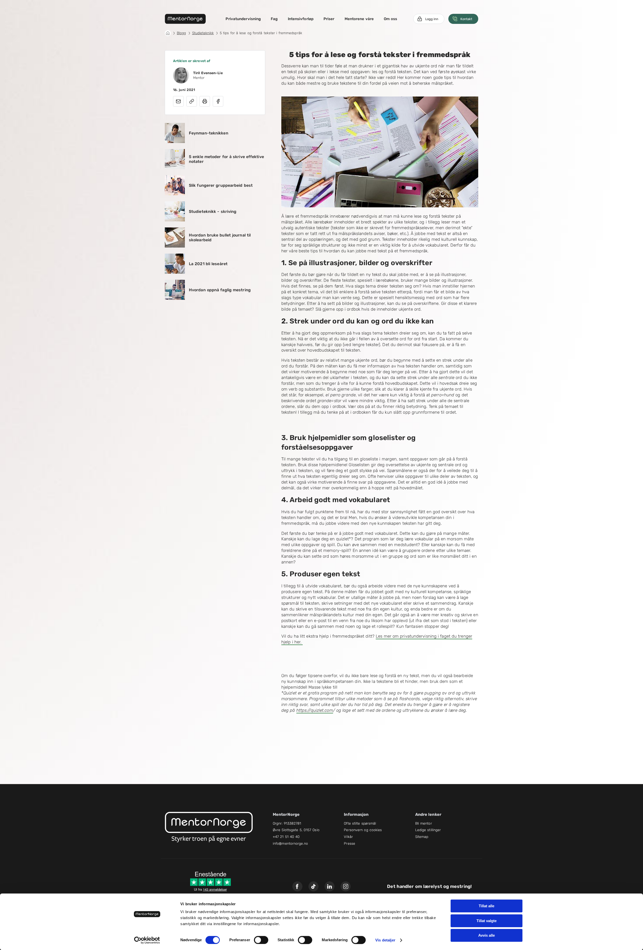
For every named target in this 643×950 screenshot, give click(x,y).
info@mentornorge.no (290, 843)
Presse (349, 843)
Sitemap (421, 837)
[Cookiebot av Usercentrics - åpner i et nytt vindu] (147, 940)
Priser (329, 19)
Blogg (181, 33)
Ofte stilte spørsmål (360, 823)
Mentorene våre (359, 19)
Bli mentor (423, 823)
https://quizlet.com (314, 710)
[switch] (261, 940)
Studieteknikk (203, 33)
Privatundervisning (243, 19)
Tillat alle (486, 906)
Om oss (390, 19)
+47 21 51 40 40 (286, 837)
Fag (274, 19)
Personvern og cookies (363, 830)
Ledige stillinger (428, 830)
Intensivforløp (300, 19)
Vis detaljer (385, 940)
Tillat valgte (486, 921)
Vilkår (348, 837)
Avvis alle (486, 935)
